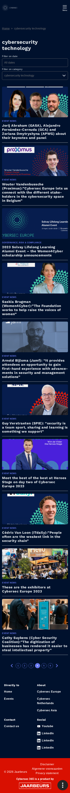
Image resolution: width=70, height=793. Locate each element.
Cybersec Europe (49, 691)
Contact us (11, 726)
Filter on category (12, 69)
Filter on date (10, 56)
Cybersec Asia (47, 710)
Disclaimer (47, 764)
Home (6, 28)
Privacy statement (47, 773)
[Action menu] (62, 785)
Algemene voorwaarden (47, 768)
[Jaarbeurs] (35, 785)
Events (9, 698)
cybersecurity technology (30, 28)
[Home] (9, 7)
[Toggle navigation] (65, 7)
